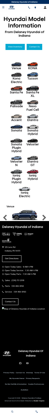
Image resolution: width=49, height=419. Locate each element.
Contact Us (34, 47)
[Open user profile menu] (46, 7)
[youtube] (27, 363)
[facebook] (20, 363)
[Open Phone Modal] (29, 7)
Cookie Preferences (36, 384)
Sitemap (29, 373)
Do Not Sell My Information (16, 384)
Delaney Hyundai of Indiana (31, 398)
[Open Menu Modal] (3, 7)
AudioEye (24, 390)
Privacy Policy (8, 373)
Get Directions (12, 259)
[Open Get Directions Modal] (35, 7)
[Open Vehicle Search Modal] (12, 411)
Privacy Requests (33, 378)
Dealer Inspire (39, 401)
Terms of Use (39, 373)
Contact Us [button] (10, 302)
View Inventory (15, 47)
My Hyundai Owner (17, 378)
